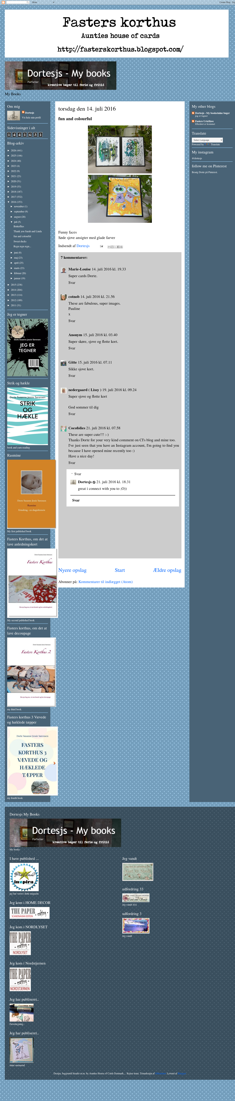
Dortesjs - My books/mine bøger (212, 113)
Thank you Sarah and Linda (28, 231)
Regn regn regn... (22, 246)
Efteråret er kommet (205, 123)
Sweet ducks (20, 241)
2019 (14, 186)
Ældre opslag (167, 569)
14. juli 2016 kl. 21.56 (97, 296)
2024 (14, 160)
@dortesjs (197, 158)
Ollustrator (160, 1073)
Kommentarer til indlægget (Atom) (105, 581)
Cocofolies (76, 428)
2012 (14, 300)
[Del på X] (115, 247)
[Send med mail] (109, 247)
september (19, 211)
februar (18, 273)
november (19, 206)
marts (17, 268)
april (16, 262)
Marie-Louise (79, 269)
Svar (71, 282)
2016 (14, 201)
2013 (14, 294)
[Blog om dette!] (112, 247)
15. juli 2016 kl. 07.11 (95, 362)
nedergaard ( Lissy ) (84, 389)
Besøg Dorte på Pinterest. (205, 172)
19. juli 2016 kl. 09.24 (119, 389)
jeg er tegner (201, 115)
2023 (14, 165)
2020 (14, 181)
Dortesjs (85, 481)
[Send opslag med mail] (101, 245)
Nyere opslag (72, 569)
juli (16, 221)
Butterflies (19, 226)
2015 (14, 284)
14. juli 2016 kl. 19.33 (109, 269)
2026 (14, 150)
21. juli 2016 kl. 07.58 (103, 427)
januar (17, 278)
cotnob (73, 296)
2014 (14, 289)
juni (16, 252)
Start (120, 569)
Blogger (182, 1073)
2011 (14, 305)
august (17, 216)
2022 (14, 171)
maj (16, 257)
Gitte (72, 362)
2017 (14, 196)
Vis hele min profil (31, 117)
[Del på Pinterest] (121, 247)
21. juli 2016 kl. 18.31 (113, 481)
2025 (14, 155)
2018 (14, 191)
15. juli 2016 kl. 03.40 (100, 334)
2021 (14, 176)
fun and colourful (22, 236)
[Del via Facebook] (118, 247)
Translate (215, 144)
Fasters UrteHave (204, 121)
